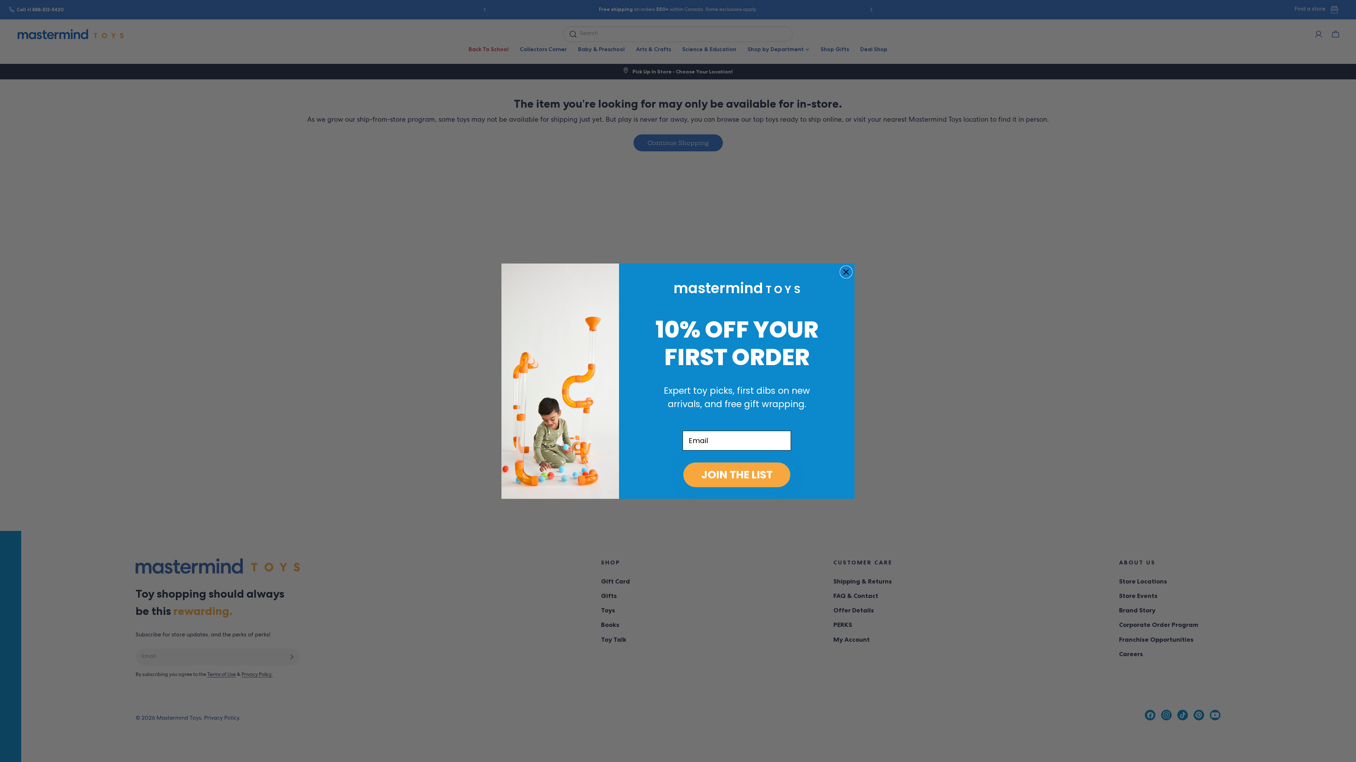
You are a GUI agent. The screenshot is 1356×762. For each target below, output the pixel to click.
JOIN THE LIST (737, 474)
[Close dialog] (846, 272)
